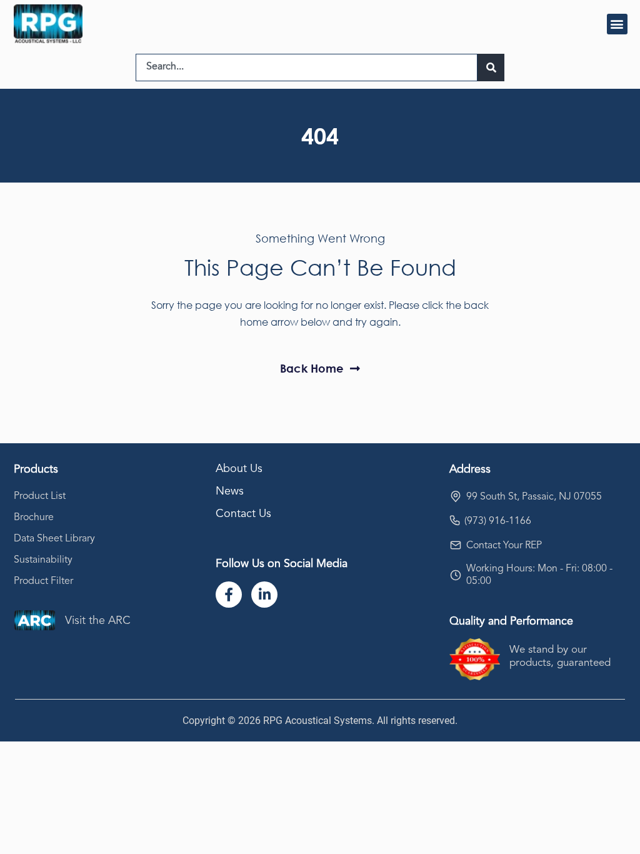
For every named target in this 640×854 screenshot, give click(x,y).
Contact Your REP (504, 546)
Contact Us (243, 514)
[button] (617, 24)
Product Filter (43, 581)
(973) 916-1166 (497, 521)
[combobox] (307, 67)
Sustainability (43, 560)
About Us (239, 469)
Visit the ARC (98, 620)
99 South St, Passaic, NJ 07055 (534, 497)
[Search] (491, 67)
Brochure (34, 518)
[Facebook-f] (229, 594)
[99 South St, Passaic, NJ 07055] (455, 496)
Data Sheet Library (54, 539)
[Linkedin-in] (264, 594)
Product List (40, 496)
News (230, 491)
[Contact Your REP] (455, 545)
